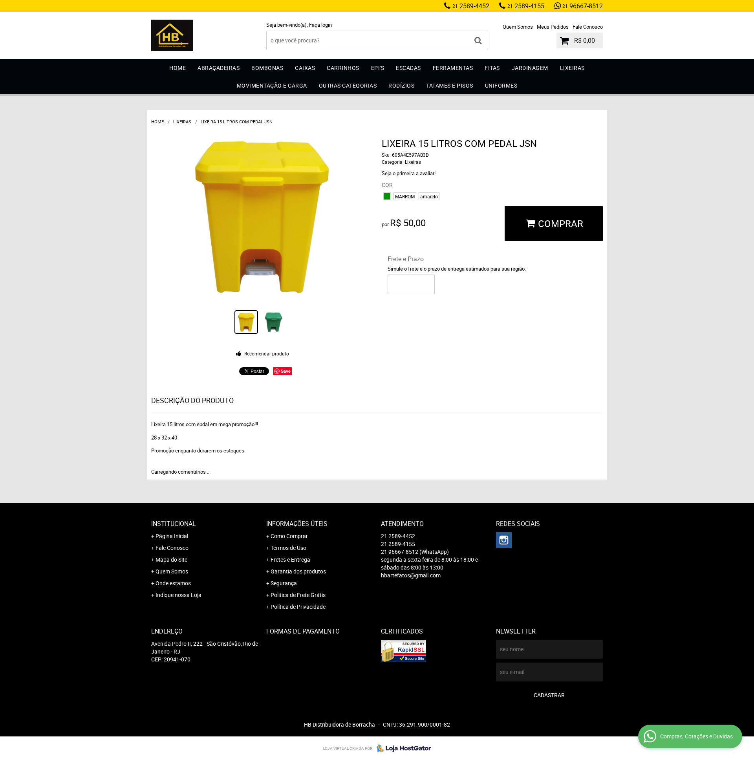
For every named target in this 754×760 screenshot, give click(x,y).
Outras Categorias (348, 85)
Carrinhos (343, 67)
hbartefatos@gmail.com (411, 575)
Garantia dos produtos (298, 571)
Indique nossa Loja (178, 595)
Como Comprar (289, 536)
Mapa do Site (171, 559)
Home (177, 67)
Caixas (305, 67)
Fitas (492, 67)
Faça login (320, 24)
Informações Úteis (297, 523)
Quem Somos (518, 26)
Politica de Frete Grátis (298, 595)
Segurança (284, 583)
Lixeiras (572, 67)
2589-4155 (525, 6)
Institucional (173, 523)
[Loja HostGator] (401, 748)
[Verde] (387, 196)
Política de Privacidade (298, 606)
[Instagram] (504, 540)
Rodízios (401, 85)
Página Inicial (172, 536)
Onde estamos (173, 583)
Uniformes (501, 85)
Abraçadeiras (219, 67)
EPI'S (377, 67)
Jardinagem (530, 67)
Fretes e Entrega (290, 559)
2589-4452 (470, 6)
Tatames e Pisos (449, 85)
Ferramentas (453, 67)
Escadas (408, 67)
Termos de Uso (288, 547)
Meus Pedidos (553, 26)
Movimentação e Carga (272, 85)
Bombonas (267, 67)
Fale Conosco (588, 26)
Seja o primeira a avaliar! (409, 173)
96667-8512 (582, 6)
